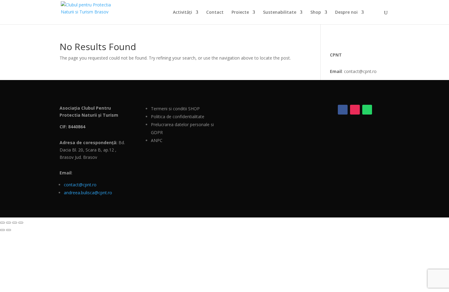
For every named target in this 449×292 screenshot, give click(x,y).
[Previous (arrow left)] (2, 230)
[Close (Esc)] (20, 223)
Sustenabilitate (279, 12)
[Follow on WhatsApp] (367, 110)
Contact (215, 12)
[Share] (14, 223)
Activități (182, 12)
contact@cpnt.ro (80, 185)
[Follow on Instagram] (355, 110)
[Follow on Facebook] (343, 110)
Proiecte (240, 12)
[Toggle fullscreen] (8, 223)
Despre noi (346, 12)
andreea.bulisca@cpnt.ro (88, 192)
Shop (315, 12)
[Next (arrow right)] (8, 230)
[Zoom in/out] (2, 223)
